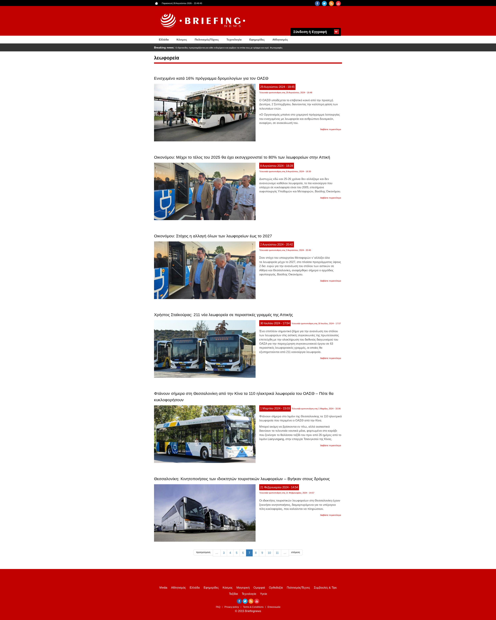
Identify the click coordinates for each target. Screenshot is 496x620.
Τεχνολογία (234, 39)
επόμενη (295, 552)
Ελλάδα (164, 39)
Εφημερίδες (257, 39)
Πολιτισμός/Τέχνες (207, 39)
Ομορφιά (259, 587)
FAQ (218, 607)
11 (277, 552)
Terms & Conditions (253, 607)
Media (163, 587)
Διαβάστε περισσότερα (330, 129)
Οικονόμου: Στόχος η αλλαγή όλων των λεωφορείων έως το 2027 (213, 236)
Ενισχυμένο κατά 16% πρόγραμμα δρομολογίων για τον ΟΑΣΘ (211, 78)
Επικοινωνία (274, 607)
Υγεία (263, 593)
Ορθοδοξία (276, 587)
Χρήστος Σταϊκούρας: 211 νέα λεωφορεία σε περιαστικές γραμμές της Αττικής (223, 314)
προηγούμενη (203, 552)
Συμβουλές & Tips (325, 587)
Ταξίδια (233, 593)
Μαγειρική (243, 587)
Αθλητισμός (280, 39)
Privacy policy (231, 607)
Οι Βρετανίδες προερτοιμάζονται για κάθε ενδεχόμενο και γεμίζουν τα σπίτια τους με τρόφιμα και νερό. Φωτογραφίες (228, 48)
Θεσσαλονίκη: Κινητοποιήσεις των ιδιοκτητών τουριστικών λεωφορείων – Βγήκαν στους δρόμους (242, 478)
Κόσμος (182, 39)
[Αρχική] (203, 21)
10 (269, 552)
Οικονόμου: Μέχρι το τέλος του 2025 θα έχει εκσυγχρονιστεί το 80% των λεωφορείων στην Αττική (242, 157)
